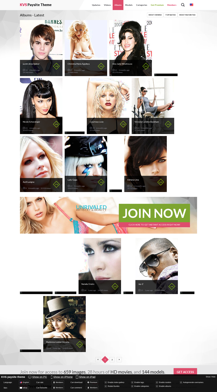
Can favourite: (42, 388)
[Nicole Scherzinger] (41, 133)
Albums (118, 5)
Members (171, 5)
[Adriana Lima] (145, 191)
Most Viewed (155, 15)
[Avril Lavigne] (41, 191)
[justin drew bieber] (41, 75)
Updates (96, 5)
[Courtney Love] (108, 133)
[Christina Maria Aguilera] (86, 75)
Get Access (185, 372)
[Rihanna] (128, 293)
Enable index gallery (116, 382)
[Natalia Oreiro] (100, 293)
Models (129, 5)
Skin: (6, 388)
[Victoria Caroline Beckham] (153, 133)
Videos (107, 5)
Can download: (77, 382)
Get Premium (157, 5)
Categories (141, 5)
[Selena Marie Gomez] (30, 351)
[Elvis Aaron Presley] (75, 133)
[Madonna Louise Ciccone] (64, 351)
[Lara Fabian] (115, 191)
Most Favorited (187, 15)
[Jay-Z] (156, 293)
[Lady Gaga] (86, 191)
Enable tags (139, 382)
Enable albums (165, 386)
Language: (8, 382)
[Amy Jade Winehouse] (130, 75)
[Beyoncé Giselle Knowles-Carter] (36, 293)
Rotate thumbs (113, 386)
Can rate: (40, 382)
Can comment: (76, 388)
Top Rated (170, 15)
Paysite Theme (36, 5)
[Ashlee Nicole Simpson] (166, 75)
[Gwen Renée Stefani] (65, 293)
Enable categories (141, 386)
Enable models (165, 382)
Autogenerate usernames (193, 382)
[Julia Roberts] (187, 293)
